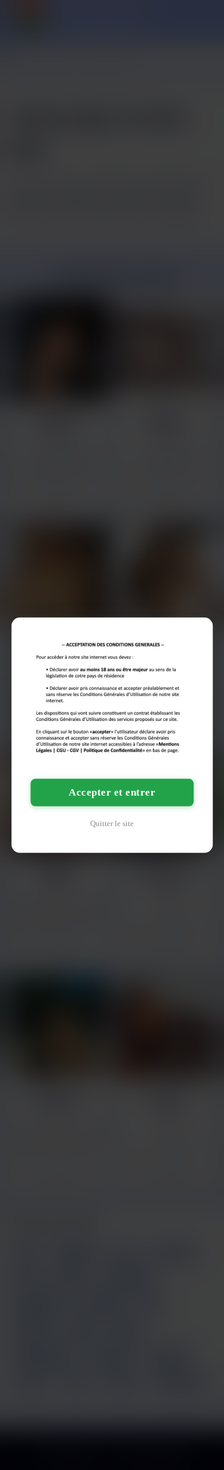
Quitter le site (112, 823)
